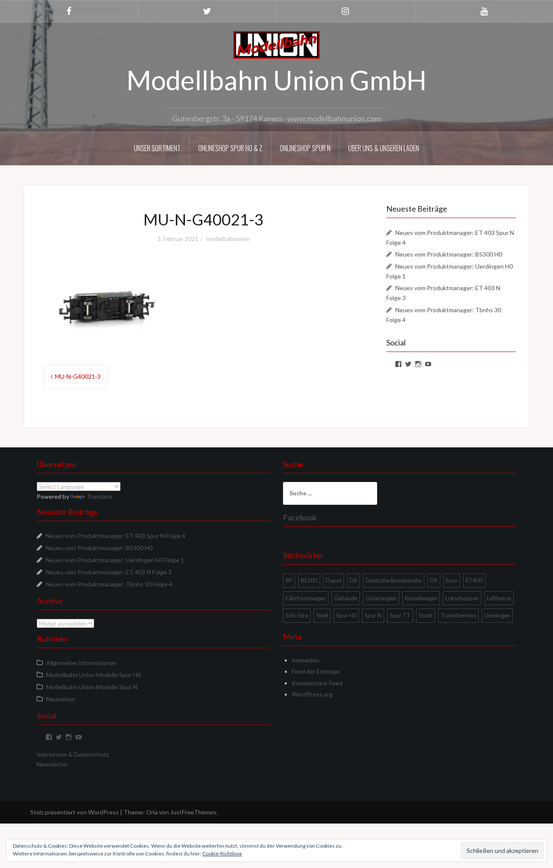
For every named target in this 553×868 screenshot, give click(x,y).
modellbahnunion (228, 238)
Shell (322, 615)
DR (434, 580)
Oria (152, 812)
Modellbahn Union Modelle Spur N (91, 687)
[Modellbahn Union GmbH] (276, 44)
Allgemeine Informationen (81, 662)
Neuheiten (60, 699)
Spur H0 (346, 615)
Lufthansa (499, 598)
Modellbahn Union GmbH (276, 80)
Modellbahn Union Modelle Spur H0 (93, 674)
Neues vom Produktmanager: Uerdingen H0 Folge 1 (115, 560)
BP (289, 580)
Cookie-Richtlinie (222, 853)
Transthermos (458, 615)
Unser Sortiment (157, 148)
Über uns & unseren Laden (383, 148)
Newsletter (52, 764)
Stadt (425, 615)
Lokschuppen (462, 598)
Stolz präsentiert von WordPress (74, 812)
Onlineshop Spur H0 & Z (230, 148)
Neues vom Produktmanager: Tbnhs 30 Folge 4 (109, 584)
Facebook (300, 517)
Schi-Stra (297, 615)
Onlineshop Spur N (305, 148)
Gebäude (345, 598)
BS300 (309, 580)
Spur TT (400, 615)
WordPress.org (312, 694)
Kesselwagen (421, 598)
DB (353, 580)
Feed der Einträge (316, 671)
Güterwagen (381, 598)
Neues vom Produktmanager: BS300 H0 (448, 254)
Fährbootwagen (306, 598)
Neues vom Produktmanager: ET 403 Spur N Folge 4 (115, 535)
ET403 (474, 580)
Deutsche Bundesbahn (393, 580)
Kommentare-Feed (317, 683)
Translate (99, 496)
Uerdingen (497, 615)
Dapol (333, 580)
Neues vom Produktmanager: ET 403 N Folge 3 (109, 572)
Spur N (373, 615)
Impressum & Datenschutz (73, 754)
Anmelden (305, 660)
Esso (452, 580)
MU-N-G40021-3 (78, 376)
